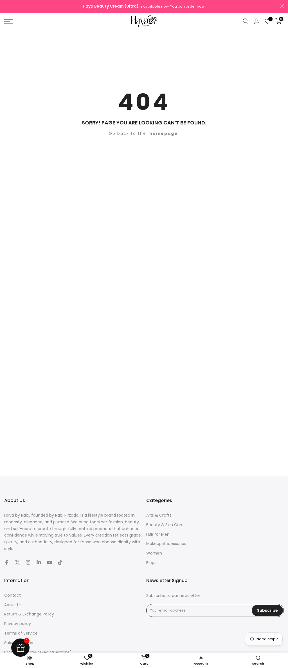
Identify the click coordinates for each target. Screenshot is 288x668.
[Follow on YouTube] (49, 562)
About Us (13, 605)
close (6, 6)
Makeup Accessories (166, 543)
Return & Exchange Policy (29, 614)
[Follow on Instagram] (28, 562)
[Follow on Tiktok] (60, 562)
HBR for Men (158, 534)
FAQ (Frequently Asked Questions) (38, 652)
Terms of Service (21, 633)
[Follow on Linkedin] (38, 562)
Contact (12, 595)
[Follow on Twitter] (17, 562)
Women (154, 553)
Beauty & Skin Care (165, 525)
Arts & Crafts (159, 515)
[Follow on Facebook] (6, 562)
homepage (163, 133)
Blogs (151, 562)
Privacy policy (17, 623)
